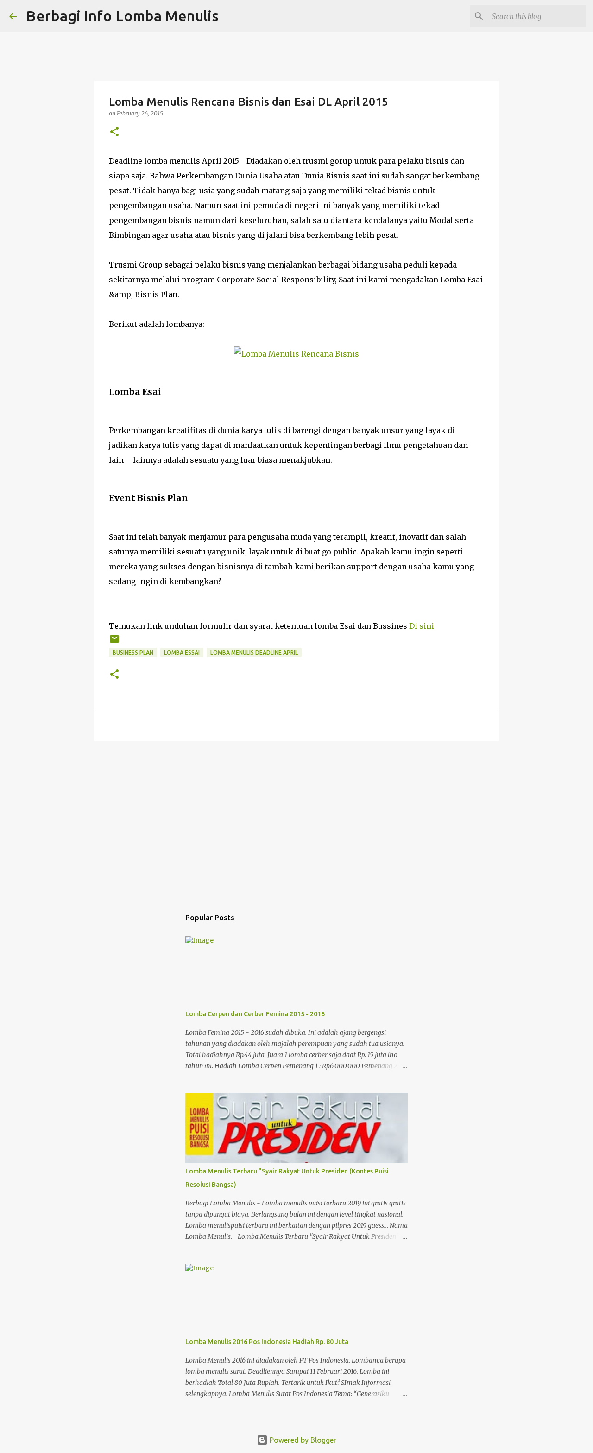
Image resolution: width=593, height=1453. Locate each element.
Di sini (421, 626)
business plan (133, 653)
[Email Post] (114, 642)
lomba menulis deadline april (254, 653)
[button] (114, 132)
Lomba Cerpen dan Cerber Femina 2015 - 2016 (255, 1014)
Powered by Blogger (302, 1440)
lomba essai (182, 653)
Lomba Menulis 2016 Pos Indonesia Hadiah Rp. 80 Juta (266, 1341)
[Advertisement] (296, 820)
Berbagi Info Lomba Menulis (122, 15)
